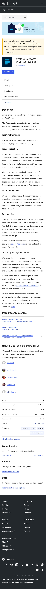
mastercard (25, 428)
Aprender (5, 520)
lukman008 (11, 385)
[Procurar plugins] (25, 17)
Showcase (28, 501)
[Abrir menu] (42, 3)
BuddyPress (8, 550)
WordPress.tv (8, 531)
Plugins (27, 509)
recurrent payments (36, 433)
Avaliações (8, 85)
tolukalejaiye (11, 392)
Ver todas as (39, 455)
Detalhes (7, 80)
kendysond (11, 370)
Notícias (5, 505)
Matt (5, 542)
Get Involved (29, 520)
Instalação (8, 91)
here (13, 307)
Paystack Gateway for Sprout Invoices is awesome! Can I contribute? (17, 337)
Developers (6, 527)
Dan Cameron (12, 377)
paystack (21, 65)
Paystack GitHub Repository (27, 285)
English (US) (39, 423)
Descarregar (8, 72)
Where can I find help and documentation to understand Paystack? (18, 320)
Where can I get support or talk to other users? (11, 328)
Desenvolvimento (11, 97)
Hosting (5, 509)
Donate (28, 527)
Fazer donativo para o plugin (13, 488)
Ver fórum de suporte (10, 472)
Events (27, 523)
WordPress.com (9, 538)
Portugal (10, 559)
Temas (26, 505)
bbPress (6, 546)
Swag (27, 531)
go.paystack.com (18, 244)
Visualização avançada (11, 439)
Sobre (4, 501)
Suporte (7, 102)
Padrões (27, 513)
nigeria (33, 428)
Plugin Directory (7, 10)
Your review (6, 455)
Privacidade (6, 513)
